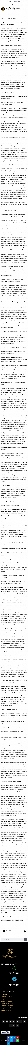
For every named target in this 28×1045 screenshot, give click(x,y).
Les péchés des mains (7, 1003)
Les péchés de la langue (7, 1008)
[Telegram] (13, 1021)
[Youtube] (10, 1021)
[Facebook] (9, 4)
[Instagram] (7, 1021)
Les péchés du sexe (6, 1001)
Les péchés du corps (6, 996)
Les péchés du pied (6, 999)
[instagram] (15, 4)
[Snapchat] (10, 1025)
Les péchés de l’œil (6, 1010)
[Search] (25, 939)
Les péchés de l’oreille (7, 1005)
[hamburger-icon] (25, 9)
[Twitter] (13, 4)
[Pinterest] (13, 1025)
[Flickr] (24, 1021)
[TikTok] (17, 1021)
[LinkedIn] (18, 4)
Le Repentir (4, 994)
